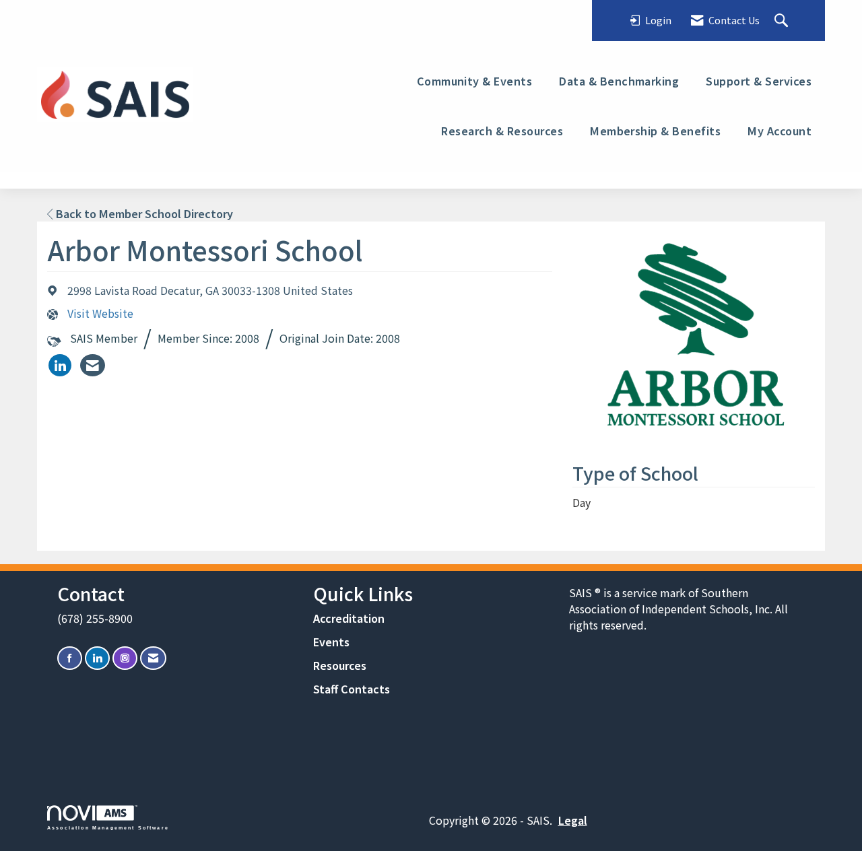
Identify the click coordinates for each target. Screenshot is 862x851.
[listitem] (60, 365)
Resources (339, 665)
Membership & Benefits (655, 131)
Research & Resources (502, 131)
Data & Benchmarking (619, 81)
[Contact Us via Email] (153, 658)
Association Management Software (108, 827)
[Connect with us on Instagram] (124, 658)
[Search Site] (782, 21)
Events (331, 642)
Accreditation (349, 618)
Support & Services (758, 81)
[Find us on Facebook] (69, 658)
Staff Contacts (351, 689)
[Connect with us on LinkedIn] (97, 658)
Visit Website (100, 313)
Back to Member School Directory (143, 213)
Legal (572, 820)
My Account (779, 131)
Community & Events (475, 81)
